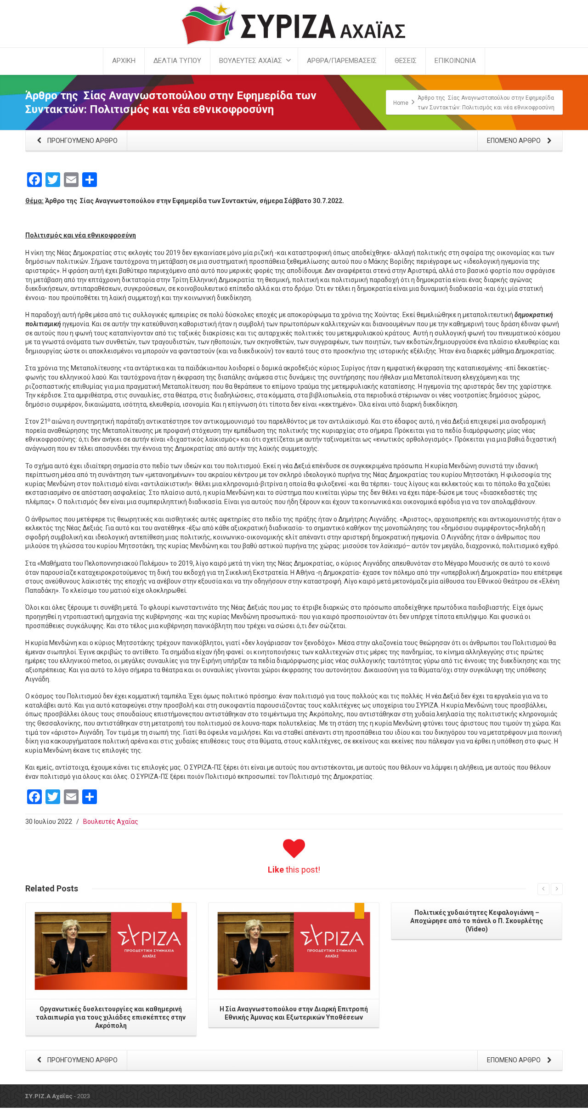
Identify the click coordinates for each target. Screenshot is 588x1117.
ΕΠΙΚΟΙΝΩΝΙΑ (455, 61)
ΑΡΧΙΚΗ (124, 61)
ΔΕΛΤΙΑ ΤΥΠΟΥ (177, 61)
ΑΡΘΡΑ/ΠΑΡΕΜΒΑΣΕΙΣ (342, 61)
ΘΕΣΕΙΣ (406, 61)
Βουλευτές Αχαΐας (110, 821)
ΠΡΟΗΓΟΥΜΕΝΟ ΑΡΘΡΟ (82, 140)
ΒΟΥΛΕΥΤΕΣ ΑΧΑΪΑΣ (250, 61)
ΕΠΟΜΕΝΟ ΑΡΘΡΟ (514, 140)
